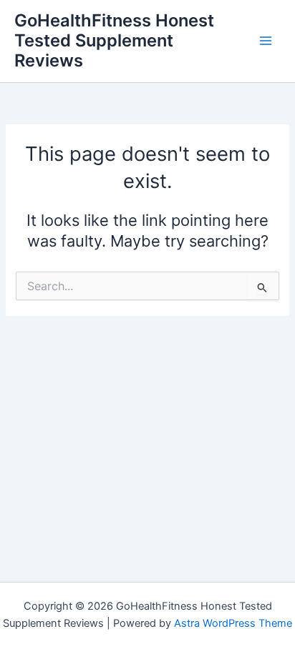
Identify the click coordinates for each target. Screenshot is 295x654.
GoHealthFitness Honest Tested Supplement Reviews (114, 40)
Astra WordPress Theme (233, 623)
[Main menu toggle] (266, 41)
